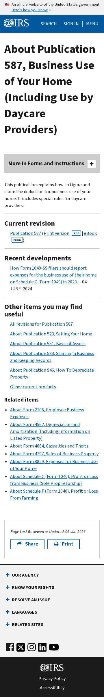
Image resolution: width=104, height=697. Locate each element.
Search (49, 24)
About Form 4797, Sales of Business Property (54, 454)
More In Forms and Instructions (46, 163)
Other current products (33, 387)
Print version (61, 233)
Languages (24, 612)
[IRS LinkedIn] (42, 646)
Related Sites (27, 624)
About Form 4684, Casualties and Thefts (49, 446)
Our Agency (25, 575)
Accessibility (52, 688)
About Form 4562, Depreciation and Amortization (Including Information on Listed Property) (50, 431)
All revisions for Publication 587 (41, 324)
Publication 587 (25, 233)
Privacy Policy (52, 678)
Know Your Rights (33, 587)
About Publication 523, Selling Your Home (51, 334)
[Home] (16, 22)
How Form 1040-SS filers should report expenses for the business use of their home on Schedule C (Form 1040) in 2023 (53, 275)
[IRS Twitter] (20, 646)
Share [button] (31, 544)
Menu (92, 24)
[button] (71, 24)
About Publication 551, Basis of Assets (48, 344)
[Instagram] (31, 646)
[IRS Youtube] (54, 646)
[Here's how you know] (52, 7)
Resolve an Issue (31, 600)
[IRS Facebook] (10, 646)
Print (67, 544)
